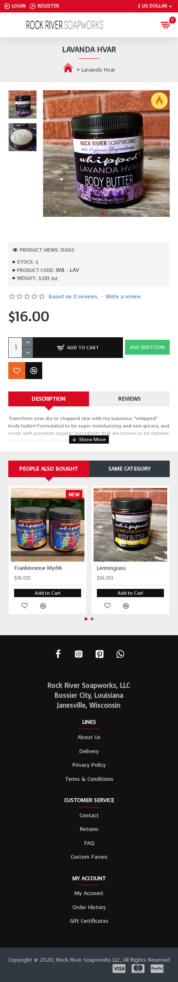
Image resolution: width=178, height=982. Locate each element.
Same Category (129, 468)
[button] (103, 213)
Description (48, 398)
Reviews (129, 398)
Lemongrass (111, 568)
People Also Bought (48, 468)
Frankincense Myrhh (38, 568)
